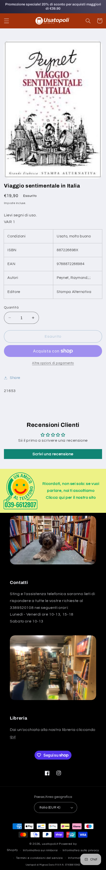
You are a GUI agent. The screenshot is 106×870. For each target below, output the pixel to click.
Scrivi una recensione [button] (53, 454)
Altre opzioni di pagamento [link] (53, 363)
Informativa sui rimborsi (40, 850)
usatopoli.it (50, 844)
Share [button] (15, 378)
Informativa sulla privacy (81, 850)
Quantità (11, 307)
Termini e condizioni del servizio (39, 858)
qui (13, 737)
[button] (6, 20)
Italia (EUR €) (49, 807)
